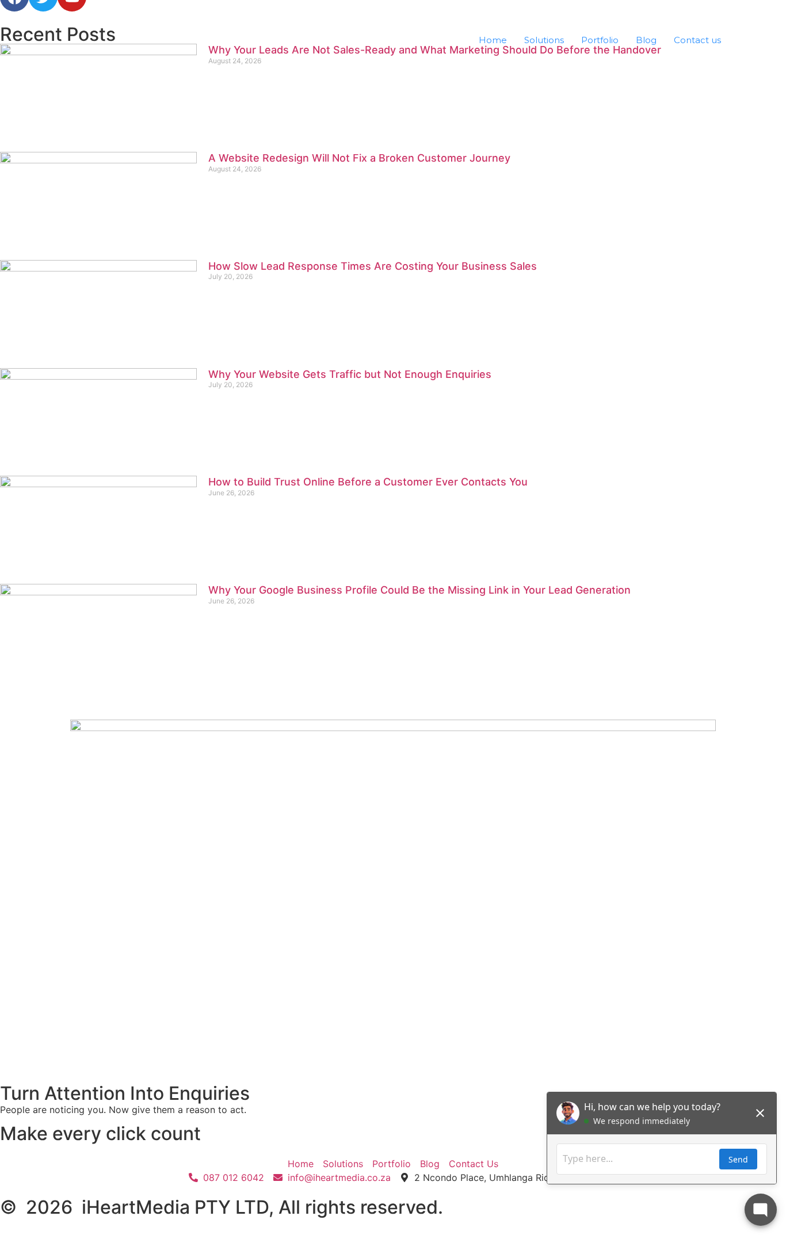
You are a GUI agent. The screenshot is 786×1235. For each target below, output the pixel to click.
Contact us (697, 40)
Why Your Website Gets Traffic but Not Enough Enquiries (349, 374)
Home (493, 40)
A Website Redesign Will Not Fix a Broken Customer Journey (359, 158)
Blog (646, 40)
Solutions (544, 40)
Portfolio (600, 40)
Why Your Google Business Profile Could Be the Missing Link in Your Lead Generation (419, 590)
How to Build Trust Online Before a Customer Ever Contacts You (368, 482)
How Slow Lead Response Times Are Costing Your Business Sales (372, 266)
